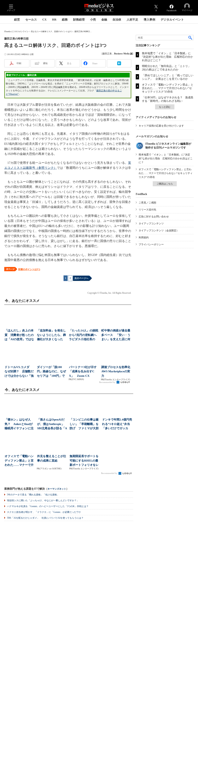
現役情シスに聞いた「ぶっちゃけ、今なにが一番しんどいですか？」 (43, 500)
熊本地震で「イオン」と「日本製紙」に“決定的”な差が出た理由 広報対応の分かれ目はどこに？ (167, 57)
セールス (31, 19)
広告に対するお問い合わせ (154, 216)
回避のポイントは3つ (29, 269)
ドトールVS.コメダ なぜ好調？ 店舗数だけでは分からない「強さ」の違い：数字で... (19, 372)
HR (54, 19)
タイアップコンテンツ (151, 223)
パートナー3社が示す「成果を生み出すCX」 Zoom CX (83, 371)
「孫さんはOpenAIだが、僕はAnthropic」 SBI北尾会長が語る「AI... (52, 424)
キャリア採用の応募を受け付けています (161, 125)
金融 (104, 19)
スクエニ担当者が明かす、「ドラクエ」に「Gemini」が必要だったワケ (44, 512)
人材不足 (132, 19)
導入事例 (149, 19)
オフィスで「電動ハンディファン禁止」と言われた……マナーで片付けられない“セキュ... (20, 461)
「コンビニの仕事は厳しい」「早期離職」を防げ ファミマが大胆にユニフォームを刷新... (84, 424)
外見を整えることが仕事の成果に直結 (51, 458)
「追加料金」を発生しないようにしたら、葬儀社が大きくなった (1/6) (51, 335)
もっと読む (165, 107)
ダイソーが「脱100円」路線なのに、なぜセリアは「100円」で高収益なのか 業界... (51, 372)
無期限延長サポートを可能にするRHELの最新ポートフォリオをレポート (84, 461)
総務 (65, 19)
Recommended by (107, 382)
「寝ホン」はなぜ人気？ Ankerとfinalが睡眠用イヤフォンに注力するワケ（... (19, 424)
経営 (17, 19)
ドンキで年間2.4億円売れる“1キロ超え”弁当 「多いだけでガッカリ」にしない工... (117, 424)
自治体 (117, 19)
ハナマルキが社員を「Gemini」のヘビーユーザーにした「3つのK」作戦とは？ (48, 506)
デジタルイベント (172, 19)
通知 (45, 63)
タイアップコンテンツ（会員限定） (159, 230)
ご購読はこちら (165, 183)
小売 (93, 19)
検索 (190, 37)
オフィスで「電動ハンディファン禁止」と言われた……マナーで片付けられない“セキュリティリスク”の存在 (167, 88)
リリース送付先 (147, 209)
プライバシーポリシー (151, 244)
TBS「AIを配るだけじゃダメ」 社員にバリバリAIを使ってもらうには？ (45, 518)
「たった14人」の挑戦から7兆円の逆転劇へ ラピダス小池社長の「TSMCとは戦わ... (84, 335)
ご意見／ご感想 (147, 202)
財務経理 (79, 19)
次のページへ (81, 278)
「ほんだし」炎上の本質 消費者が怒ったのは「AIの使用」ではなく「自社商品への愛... (19, 335)
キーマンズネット (57, 489)
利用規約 (144, 237)
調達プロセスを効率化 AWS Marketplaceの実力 (116, 371)
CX (44, 19)
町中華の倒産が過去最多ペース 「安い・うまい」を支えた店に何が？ (115, 335)
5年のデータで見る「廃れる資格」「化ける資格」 (33, 494)
